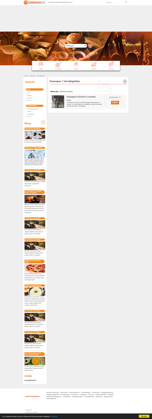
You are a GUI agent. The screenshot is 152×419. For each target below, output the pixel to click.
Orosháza (74, 394)
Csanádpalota (89, 396)
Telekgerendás (77, 396)
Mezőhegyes (65, 394)
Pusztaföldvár (74, 392)
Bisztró (29, 95)
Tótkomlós (64, 392)
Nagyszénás (108, 396)
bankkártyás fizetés (33, 109)
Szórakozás (111, 69)
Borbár (30, 98)
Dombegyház (51, 398)
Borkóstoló (31, 114)
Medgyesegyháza (52, 394)
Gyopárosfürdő (100, 394)
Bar (29, 92)
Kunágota (83, 394)
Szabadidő (93, 69)
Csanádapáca (86, 392)
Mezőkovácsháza (52, 392)
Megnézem (115, 102)
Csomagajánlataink (30, 380)
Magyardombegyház (53, 396)
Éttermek (76, 69)
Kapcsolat (29, 410)
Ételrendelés (58, 69)
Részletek (54, 416)
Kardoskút (96, 392)
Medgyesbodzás (107, 392)
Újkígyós (110, 394)
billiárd (29, 111)
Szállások (41, 69)
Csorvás (91, 394)
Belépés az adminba (32, 412)
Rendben (144, 416)
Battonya (99, 396)
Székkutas (67, 396)
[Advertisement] (76, 18)
